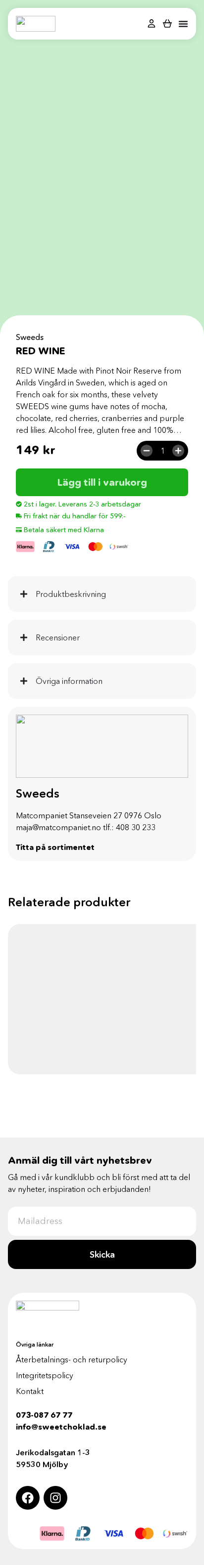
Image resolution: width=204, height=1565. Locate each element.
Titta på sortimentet (55, 847)
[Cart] (167, 23)
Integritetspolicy (44, 1375)
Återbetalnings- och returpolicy (71, 1359)
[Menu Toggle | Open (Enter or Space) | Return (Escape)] (183, 24)
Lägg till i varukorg (102, 482)
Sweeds (30, 337)
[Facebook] (28, 1498)
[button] (19, 999)
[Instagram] (55, 1498)
